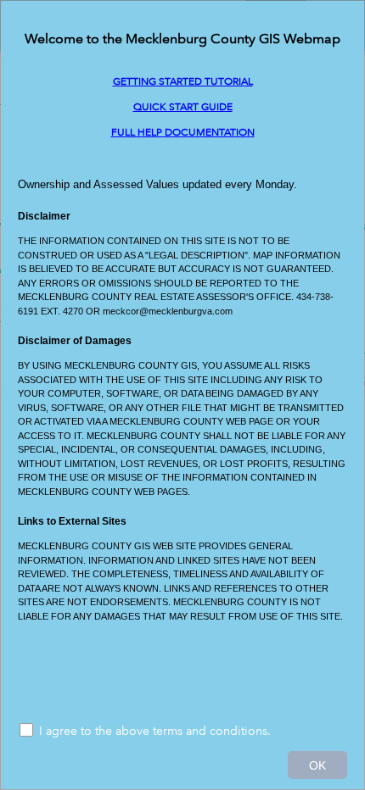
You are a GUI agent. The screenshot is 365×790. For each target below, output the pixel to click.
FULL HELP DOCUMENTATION (183, 132)
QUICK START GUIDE (183, 107)
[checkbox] (182, 732)
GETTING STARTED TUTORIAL (183, 81)
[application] (182, 395)
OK (317, 765)
